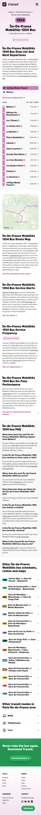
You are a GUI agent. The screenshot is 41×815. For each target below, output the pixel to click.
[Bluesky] (25, 801)
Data (4, 803)
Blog (4, 780)
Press (4, 783)
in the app (17, 482)
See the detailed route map (15, 274)
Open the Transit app (9, 292)
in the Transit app (22, 537)
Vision (23, 777)
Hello (4, 774)
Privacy (24, 786)
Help (4, 786)
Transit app (34, 350)
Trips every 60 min (22, 40)
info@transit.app (27, 798)
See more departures (12, 97)
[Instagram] (22, 802)
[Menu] (37, 4)
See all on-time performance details (16, 413)
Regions (5, 777)
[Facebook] (29, 802)
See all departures (11, 367)
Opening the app (16, 255)
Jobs (23, 783)
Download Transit (19, 758)
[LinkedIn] (32, 802)
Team (23, 780)
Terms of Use (26, 789)
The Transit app (26, 302)
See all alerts (8, 315)
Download (28, 808)
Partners (6, 794)
